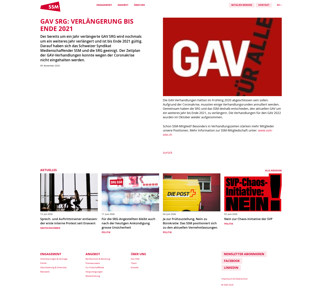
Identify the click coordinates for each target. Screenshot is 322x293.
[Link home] (50, 11)
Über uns (139, 5)
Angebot (123, 5)
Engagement (104, 5)
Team (134, 263)
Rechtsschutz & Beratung (98, 258)
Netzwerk (45, 271)
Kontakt (134, 267)
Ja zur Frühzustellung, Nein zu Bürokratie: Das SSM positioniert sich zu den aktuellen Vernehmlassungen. (190, 223)
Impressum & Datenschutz (234, 278)
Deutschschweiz (50, 228)
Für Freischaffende (95, 267)
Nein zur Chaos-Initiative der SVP (248, 219)
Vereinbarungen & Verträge (53, 258)
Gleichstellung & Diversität (53, 267)
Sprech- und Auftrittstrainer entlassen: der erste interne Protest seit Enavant (69, 221)
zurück (167, 152)
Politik (106, 232)
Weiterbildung (93, 276)
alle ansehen (273, 170)
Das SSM (135, 258)
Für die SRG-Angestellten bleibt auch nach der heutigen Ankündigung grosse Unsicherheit (128, 223)
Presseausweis (93, 263)
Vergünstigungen (94, 271)
